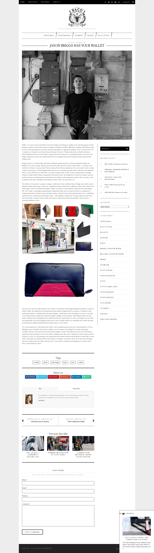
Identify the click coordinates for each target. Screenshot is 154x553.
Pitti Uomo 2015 (108, 287)
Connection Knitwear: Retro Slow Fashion (83, 455)
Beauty (104, 232)
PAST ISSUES (106, 270)
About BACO (33, 2)
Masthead (45, 2)
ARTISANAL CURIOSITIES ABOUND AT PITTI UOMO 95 (117, 170)
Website (25, 496)
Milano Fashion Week (112, 254)
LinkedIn (76, 377)
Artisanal (49, 35)
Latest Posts (76, 388)
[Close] (124, 514)
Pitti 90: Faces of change (40, 420)
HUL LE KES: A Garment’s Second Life (33, 455)
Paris (72, 362)
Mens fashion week (110, 248)
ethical (45, 362)
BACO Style (103, 35)
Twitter (42, 377)
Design (104, 238)
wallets (81, 362)
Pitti (103, 281)
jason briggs (55, 362)
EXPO (102, 243)
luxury (65, 362)
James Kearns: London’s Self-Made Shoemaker (113, 178)
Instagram (41, 400)
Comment (25, 504)
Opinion (104, 265)
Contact (56, 2)
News (103, 259)
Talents (79, 35)
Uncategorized (108, 319)
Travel (90, 35)
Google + (65, 377)
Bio (40, 388)
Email (87, 377)
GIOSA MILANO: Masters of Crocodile (116, 192)
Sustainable (64, 35)
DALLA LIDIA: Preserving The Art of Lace (115, 186)
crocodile (36, 362)
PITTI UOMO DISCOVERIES (76, 420)
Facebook (31, 377)
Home (22, 2)
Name (24, 480)
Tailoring (105, 303)
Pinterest (54, 377)
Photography (107, 276)
